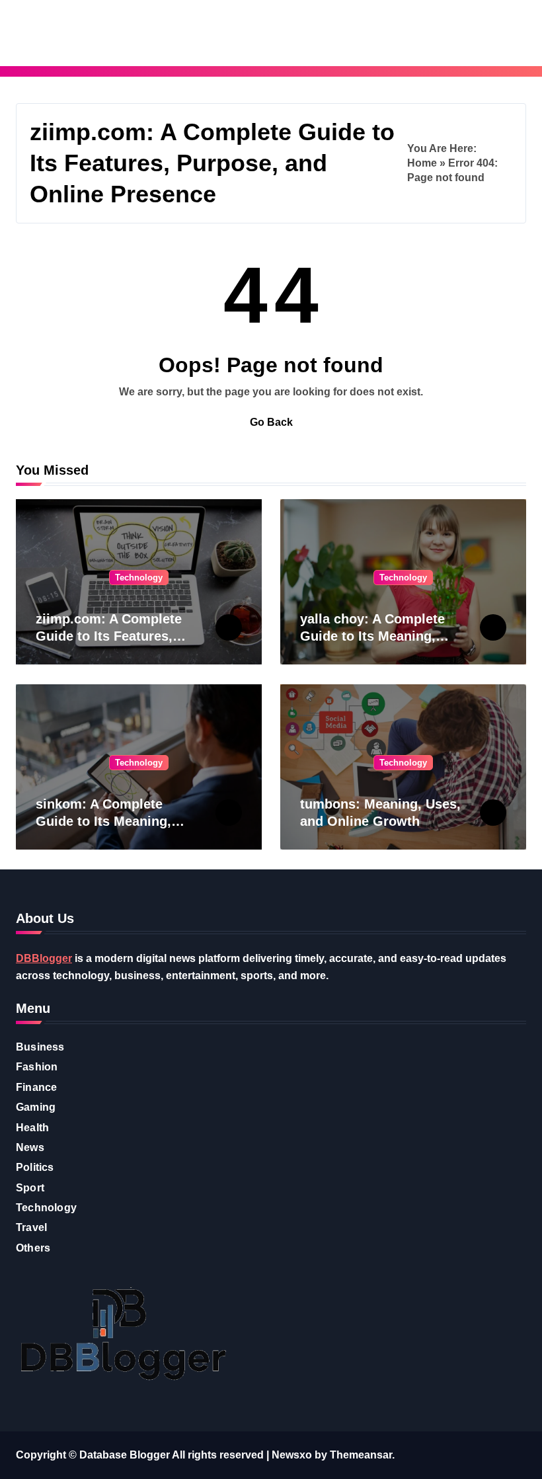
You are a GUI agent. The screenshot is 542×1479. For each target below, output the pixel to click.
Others (33, 1248)
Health (32, 1127)
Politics (35, 1167)
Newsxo (292, 1454)
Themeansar (361, 1454)
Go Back (271, 422)
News (30, 1147)
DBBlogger (44, 958)
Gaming (36, 1107)
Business (40, 1047)
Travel (31, 1227)
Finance (36, 1087)
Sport (30, 1187)
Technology (139, 577)
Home (422, 163)
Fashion (37, 1066)
